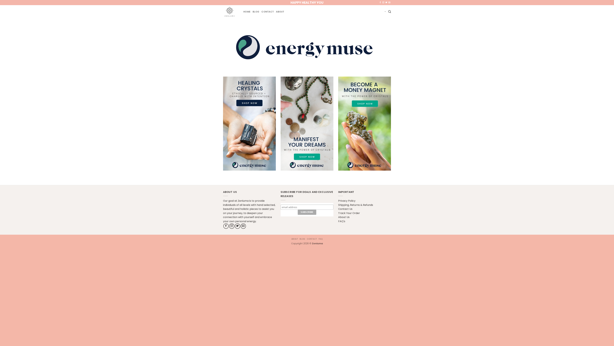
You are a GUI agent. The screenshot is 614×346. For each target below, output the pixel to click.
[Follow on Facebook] (380, 2)
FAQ (321, 239)
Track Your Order (349, 213)
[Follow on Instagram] (383, 2)
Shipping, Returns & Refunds (355, 205)
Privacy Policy (346, 201)
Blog (256, 11)
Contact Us (345, 209)
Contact (267, 11)
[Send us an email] (389, 2)
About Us (344, 217)
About (280, 11)
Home (246, 11)
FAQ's (341, 221)
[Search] (389, 11)
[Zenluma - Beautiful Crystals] (231, 11)
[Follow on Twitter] (386, 2)
